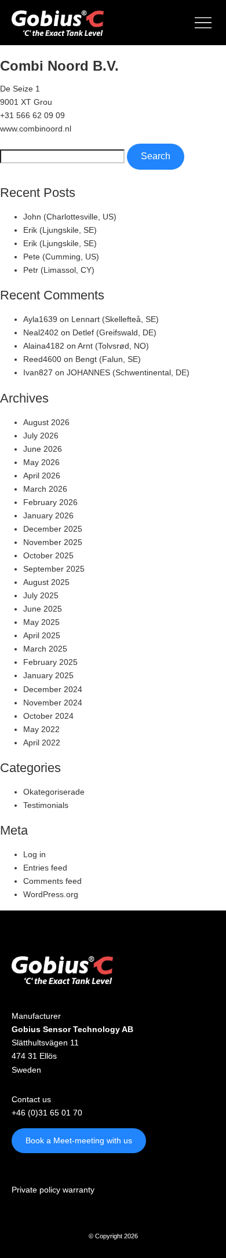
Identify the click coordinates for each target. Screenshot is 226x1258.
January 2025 (48, 675)
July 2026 (41, 435)
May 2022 (41, 729)
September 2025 (54, 568)
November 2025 (52, 542)
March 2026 (45, 488)
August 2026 (46, 422)
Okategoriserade (54, 791)
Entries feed (45, 867)
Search (155, 156)
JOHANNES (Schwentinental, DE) (128, 372)
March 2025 (45, 648)
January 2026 (48, 515)
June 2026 (42, 449)
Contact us (31, 1099)
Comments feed (52, 881)
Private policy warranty (53, 1189)
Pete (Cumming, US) (61, 256)
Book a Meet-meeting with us (78, 1140)
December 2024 (52, 689)
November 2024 (52, 702)
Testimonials (45, 805)
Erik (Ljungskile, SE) (60, 230)
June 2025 (42, 608)
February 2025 (50, 662)
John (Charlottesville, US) (69, 216)
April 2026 (41, 475)
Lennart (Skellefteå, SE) (115, 319)
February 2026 (50, 502)
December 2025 (52, 528)
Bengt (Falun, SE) (108, 359)
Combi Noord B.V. (59, 66)
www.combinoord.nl (35, 128)
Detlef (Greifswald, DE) (114, 332)
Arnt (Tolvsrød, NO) (113, 345)
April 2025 (41, 635)
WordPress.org (50, 894)
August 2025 (46, 582)
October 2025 (48, 555)
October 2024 (48, 716)
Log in (34, 854)
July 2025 (41, 595)
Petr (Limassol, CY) (58, 270)
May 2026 (41, 462)
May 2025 (41, 622)
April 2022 (41, 742)
